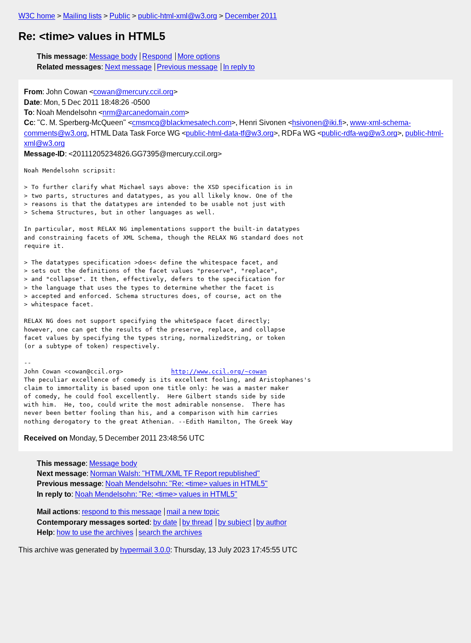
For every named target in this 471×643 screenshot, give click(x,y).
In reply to (239, 67)
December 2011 (251, 16)
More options (199, 56)
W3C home (36, 16)
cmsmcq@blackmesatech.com (181, 122)
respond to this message (121, 512)
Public (119, 16)
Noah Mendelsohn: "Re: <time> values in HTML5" (186, 484)
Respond (157, 56)
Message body (113, 56)
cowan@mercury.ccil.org (133, 92)
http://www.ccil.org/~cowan (219, 371)
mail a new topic (193, 512)
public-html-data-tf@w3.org (230, 133)
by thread (197, 522)
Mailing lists (82, 16)
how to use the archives (95, 532)
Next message (128, 67)
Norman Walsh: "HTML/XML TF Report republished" (175, 473)
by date (165, 522)
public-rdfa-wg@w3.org (359, 133)
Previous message (187, 67)
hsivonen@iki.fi (317, 122)
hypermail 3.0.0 (145, 550)
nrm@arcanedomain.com (144, 112)
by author (271, 522)
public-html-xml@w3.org (177, 16)
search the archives (170, 532)
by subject (234, 522)
